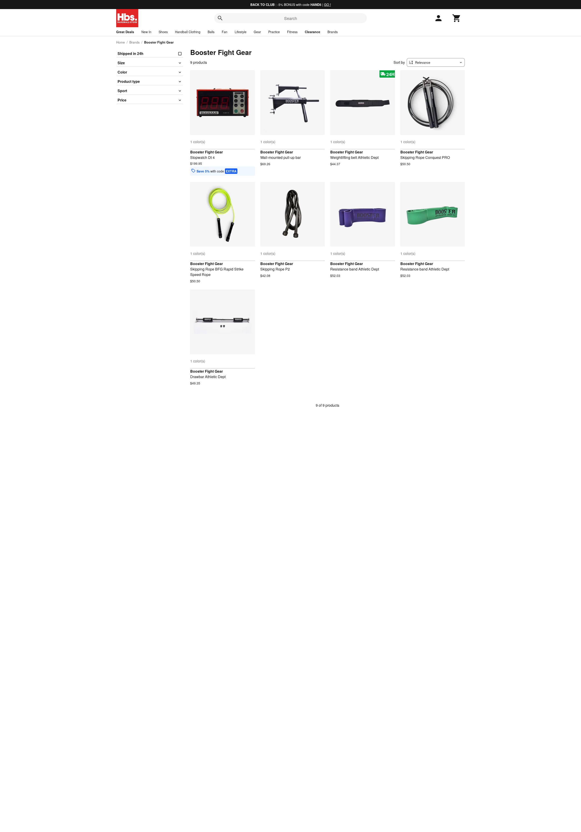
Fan (224, 32)
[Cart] (456, 18)
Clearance (312, 32)
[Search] (220, 18)
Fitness (292, 32)
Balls (211, 32)
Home (120, 42)
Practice (274, 32)
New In (146, 32)
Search (290, 18)
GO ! (327, 4)
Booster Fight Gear (206, 152)
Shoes (163, 32)
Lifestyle (240, 32)
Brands (332, 32)
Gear (257, 32)
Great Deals (125, 32)
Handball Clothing (187, 32)
